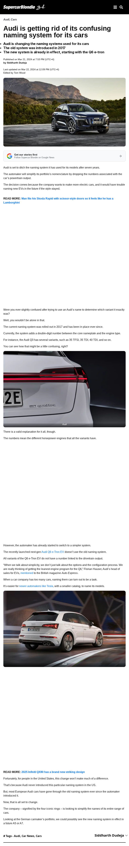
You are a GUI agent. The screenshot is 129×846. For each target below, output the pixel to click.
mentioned (26, 573)
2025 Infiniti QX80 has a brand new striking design (53, 772)
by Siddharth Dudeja (15, 62)
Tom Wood (19, 72)
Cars (14, 19)
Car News (28, 836)
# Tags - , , (22, 836)
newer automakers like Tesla (36, 586)
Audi (6, 19)
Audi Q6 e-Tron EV (52, 551)
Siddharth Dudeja (109, 835)
